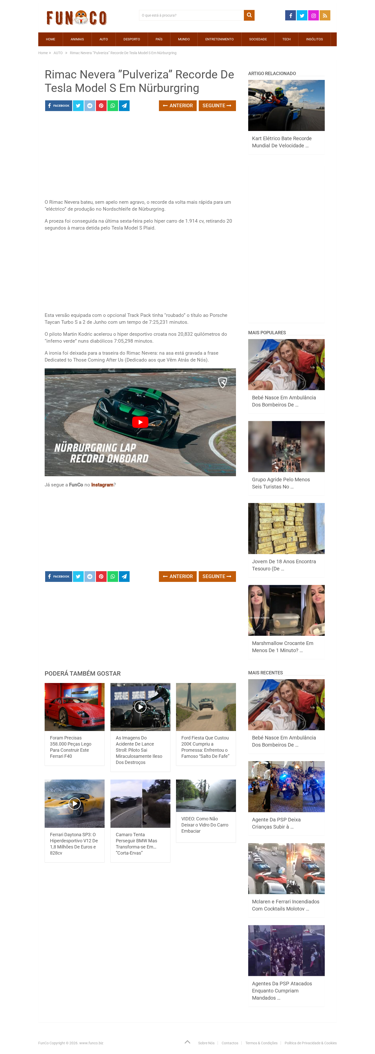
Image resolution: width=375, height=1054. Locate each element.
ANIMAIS (77, 39)
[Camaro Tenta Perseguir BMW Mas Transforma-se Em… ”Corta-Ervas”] (140, 804)
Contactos (230, 1043)
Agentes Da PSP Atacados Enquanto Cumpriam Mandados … (282, 990)
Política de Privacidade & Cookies (311, 1043)
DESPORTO (131, 39)
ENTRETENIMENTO (219, 39)
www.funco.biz (91, 1043)
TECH (286, 39)
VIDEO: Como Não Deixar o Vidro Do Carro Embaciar (204, 825)
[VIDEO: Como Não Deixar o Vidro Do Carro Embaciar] (206, 796)
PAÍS (159, 39)
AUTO (103, 39)
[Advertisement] (140, 156)
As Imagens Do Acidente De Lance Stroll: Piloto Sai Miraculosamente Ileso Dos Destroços (139, 750)
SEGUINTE (215, 106)
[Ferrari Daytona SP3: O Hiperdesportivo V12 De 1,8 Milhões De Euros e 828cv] (75, 804)
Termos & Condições (261, 1043)
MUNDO (184, 39)
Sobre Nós (206, 1043)
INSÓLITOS (314, 39)
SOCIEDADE (258, 39)
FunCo (43, 1043)
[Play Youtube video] (140, 422)
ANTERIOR (180, 106)
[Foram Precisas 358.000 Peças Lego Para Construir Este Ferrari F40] (75, 707)
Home (50, 39)
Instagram (102, 485)
